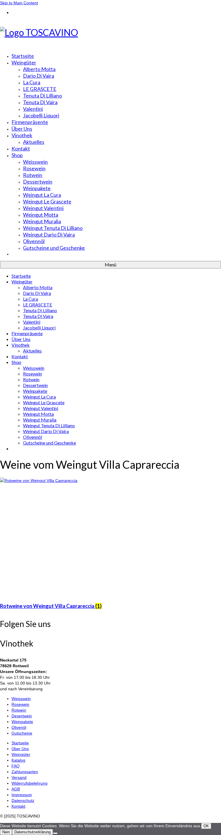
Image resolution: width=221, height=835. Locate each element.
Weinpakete (22, 721)
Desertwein (22, 716)
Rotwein (19, 710)
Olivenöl (19, 727)
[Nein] (55, 833)
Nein (6, 832)
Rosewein (20, 704)
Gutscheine (22, 733)
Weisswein (21, 698)
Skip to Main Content (19, 3)
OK (206, 826)
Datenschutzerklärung (32, 832)
